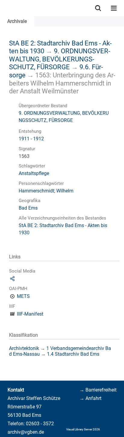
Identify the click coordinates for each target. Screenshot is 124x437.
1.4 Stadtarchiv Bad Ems (73, 354)
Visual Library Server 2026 (83, 429)
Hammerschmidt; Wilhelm (46, 191)
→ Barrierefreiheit (97, 390)
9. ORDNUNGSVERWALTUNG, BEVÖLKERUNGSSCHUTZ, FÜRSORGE (59, 59)
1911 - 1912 (31, 139)
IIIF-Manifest (30, 314)
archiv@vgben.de (26, 432)
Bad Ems (28, 208)
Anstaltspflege (34, 173)
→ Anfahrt (90, 398)
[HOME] (3, 8)
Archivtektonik (24, 348)
